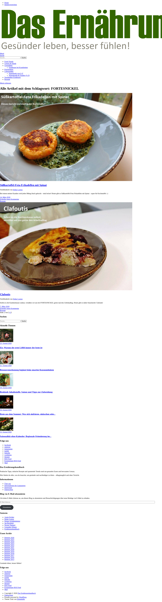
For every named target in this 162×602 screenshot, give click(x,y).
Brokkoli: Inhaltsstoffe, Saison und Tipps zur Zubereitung (26, 392)
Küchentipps (8, 69)
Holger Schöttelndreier (12, 521)
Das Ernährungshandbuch (27, 593)
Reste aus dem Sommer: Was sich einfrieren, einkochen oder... (27, 414)
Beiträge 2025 (9, 540)
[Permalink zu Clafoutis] (66, 290)
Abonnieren (7, 507)
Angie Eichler (9, 517)
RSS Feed (7, 459)
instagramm (8, 449)
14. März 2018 (5, 197)
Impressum (8, 488)
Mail (6, 463)
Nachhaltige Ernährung (12, 77)
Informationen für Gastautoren (14, 486)
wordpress (8, 455)
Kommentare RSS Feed (12, 461)
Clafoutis (5, 294)
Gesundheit (8, 65)
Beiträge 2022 (9, 546)
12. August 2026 (6, 432)
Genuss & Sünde (10, 63)
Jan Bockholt (9, 523)
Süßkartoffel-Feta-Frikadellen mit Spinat (23, 185)
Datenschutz (8, 490)
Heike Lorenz (18, 190)
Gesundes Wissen (10, 527)
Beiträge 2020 (9, 550)
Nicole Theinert (9, 525)
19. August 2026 (6, 388)
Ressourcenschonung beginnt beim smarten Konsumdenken (27, 370)
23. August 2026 (6, 343)
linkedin (7, 453)
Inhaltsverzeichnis (10, 5)
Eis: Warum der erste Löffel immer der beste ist (21, 347)
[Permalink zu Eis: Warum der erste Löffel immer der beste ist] (6, 341)
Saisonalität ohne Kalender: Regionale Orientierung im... (25, 436)
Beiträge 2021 (9, 548)
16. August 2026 (6, 410)
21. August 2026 (6, 366)
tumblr (6, 451)
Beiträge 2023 (9, 544)
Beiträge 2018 (9, 553)
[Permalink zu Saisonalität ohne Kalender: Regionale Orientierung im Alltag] (6, 430)
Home (6, 3)
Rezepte (7, 79)
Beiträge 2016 (9, 557)
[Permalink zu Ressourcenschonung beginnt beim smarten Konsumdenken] (6, 364)
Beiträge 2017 (9, 555)
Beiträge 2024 (9, 542)
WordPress (23, 597)
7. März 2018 (4, 306)
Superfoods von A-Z (16, 73)
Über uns (7, 484)
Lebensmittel (8, 71)
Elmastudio (21, 599)
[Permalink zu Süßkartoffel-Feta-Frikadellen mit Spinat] (66, 180)
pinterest (7, 447)
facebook (7, 445)
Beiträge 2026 (9, 538)
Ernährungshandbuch (11, 529)
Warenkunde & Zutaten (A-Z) (19, 75)
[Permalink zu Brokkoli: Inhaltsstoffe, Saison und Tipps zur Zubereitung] (6, 386)
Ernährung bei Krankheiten (18, 67)
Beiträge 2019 (9, 551)
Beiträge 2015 (9, 559)
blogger (7, 457)
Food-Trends (8, 61)
